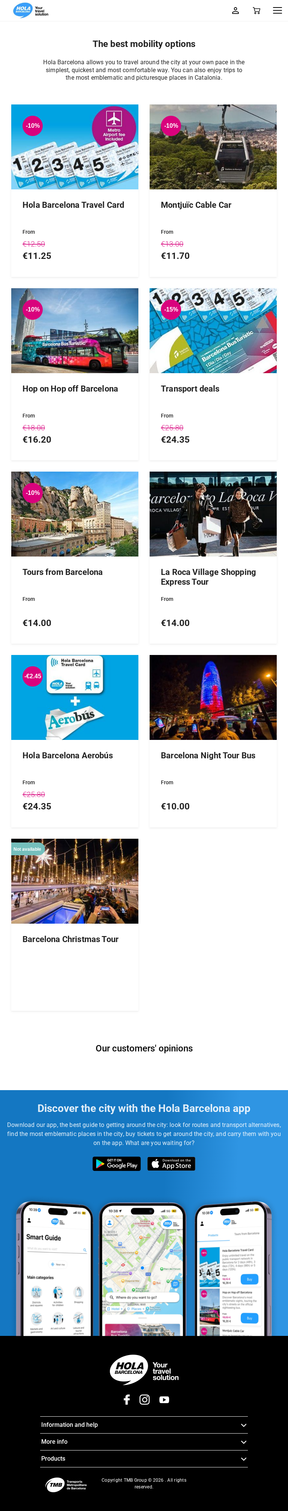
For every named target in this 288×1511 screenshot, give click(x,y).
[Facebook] (124, 1402)
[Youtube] (160, 1402)
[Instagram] (140, 1402)
